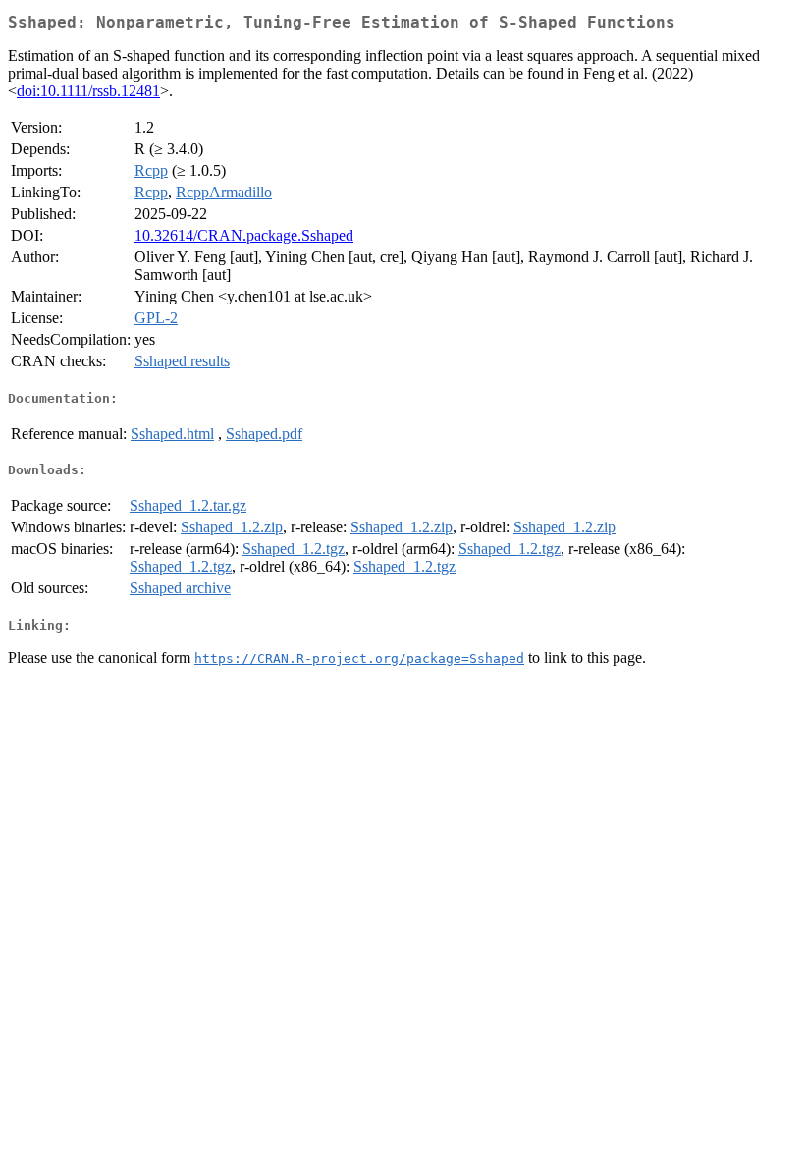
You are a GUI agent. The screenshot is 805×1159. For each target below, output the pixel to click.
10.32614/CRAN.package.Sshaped (243, 235)
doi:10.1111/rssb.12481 (88, 91)
